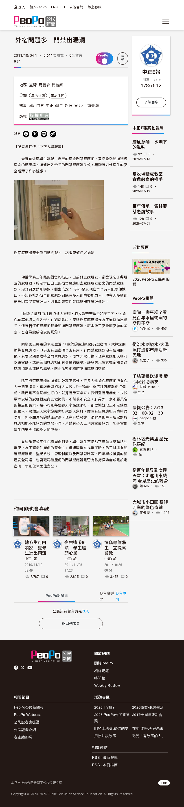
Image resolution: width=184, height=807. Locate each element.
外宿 (68, 105)
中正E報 (31, 559)
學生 (59, 105)
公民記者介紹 (25, 729)
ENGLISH (58, 7)
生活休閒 (38, 96)
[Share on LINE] (44, 134)
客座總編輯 (23, 737)
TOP (164, 783)
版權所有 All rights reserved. (40, 116)
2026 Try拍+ (104, 707)
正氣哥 (145, 513)
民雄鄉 (58, 85)
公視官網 (76, 7)
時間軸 (99, 678)
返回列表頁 (71, 623)
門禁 (40, 105)
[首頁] (35, 22)
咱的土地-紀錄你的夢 (111, 728)
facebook (16, 668)
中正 (50, 105)
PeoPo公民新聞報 (29, 707)
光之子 (145, 360)
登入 (21, 7)
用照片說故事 (105, 735)
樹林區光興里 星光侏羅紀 (150, 441)
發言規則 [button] (120, 596)
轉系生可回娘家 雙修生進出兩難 (35, 547)
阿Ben (144, 486)
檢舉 (122, 57)
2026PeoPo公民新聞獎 (151, 281)
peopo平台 (148, 418)
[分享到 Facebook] (26, 134)
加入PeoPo (38, 7)
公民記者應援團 (26, 721)
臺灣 (33, 85)
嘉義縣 (44, 85)
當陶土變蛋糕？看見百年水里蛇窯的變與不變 (149, 317)
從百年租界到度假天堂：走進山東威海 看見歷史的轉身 (150, 475)
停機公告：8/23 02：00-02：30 (147, 410)
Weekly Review (107, 685)
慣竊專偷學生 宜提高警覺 (115, 547)
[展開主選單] (165, 21)
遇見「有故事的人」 (148, 735)
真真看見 (146, 450)
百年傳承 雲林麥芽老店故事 (149, 209)
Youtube (30, 668)
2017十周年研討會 (147, 714)
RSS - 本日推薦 (105, 764)
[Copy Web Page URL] (53, 134)
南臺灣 (93, 105)
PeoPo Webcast (27, 714)
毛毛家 (145, 328)
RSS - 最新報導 (105, 757)
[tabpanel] (71, 611)
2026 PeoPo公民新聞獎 (111, 717)
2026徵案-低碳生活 (148, 707)
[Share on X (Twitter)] (35, 134)
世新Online (148, 387)
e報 (32, 105)
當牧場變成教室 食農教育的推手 (149, 177)
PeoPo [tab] (57, 596)
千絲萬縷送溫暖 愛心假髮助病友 (150, 378)
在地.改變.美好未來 (147, 728)
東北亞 (80, 105)
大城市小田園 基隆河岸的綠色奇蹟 (150, 504)
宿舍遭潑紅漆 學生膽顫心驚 (75, 547)
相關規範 (101, 670)
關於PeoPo (103, 663)
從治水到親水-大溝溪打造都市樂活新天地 (150, 349)
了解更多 (151, 102)
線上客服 (94, 7)
